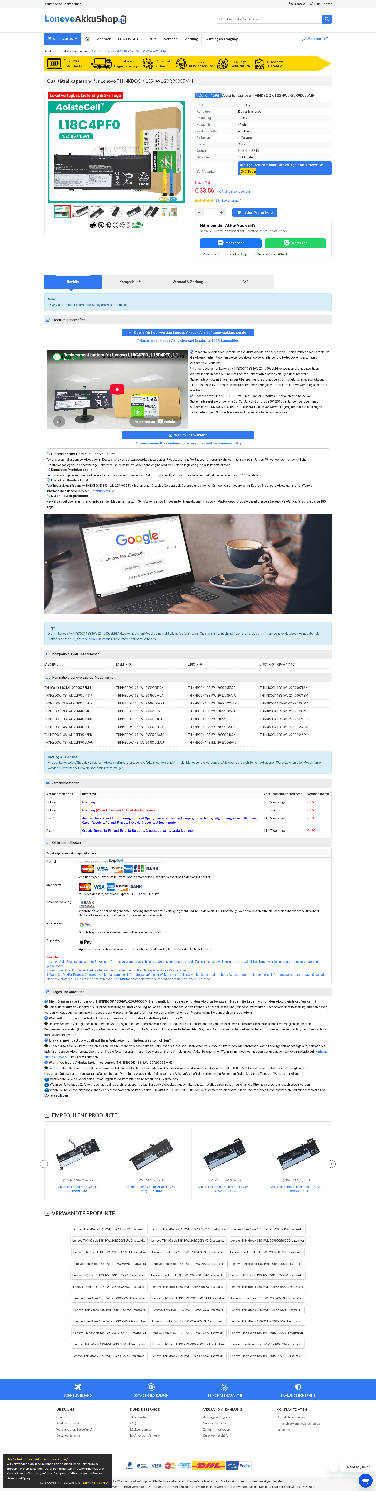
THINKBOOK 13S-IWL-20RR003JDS (212, 727)
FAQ (245, 282)
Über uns (62, 1417)
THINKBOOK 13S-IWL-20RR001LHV (211, 719)
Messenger (234, 243)
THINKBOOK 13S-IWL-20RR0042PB (68, 734)
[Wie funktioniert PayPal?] (239, 1465)
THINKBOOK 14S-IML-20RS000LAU (140, 742)
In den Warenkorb (258, 212)
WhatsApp (299, 243)
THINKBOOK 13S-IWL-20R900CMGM (212, 703)
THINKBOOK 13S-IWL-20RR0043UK (140, 734)
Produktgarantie (67, 1423)
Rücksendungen (141, 1429)
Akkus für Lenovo (75, 51)
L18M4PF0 (123, 664)
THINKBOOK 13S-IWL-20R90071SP (68, 695)
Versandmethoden (216, 1423)
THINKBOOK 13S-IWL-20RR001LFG (139, 719)
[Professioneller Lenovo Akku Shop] (85, 23)
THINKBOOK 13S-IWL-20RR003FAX (140, 727)
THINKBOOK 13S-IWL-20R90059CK (139, 687)
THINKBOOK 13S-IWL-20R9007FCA (140, 695)
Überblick (73, 282)
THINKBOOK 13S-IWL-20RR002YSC (284, 719)
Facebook (283, 1429)
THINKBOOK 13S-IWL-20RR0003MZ (284, 703)
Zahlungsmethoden (216, 1429)
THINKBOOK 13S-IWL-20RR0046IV (283, 734)
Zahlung (191, 39)
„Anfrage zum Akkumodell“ (94, 639)
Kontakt (300, 4)
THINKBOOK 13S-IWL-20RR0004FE (67, 711)
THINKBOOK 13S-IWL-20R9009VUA (212, 695)
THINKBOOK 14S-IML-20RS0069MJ (212, 742)
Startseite (51, 51)
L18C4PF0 (195, 664)
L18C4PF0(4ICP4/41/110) (277, 664)
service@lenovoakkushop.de (300, 1423)
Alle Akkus (62, 39)
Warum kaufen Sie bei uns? (74, 1429)
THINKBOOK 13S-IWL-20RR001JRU (68, 719)
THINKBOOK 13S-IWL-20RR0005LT (139, 711)
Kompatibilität (130, 282)
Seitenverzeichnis (68, 1435)
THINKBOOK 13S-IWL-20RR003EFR (68, 727)
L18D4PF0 (51, 664)
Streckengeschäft (215, 1435)
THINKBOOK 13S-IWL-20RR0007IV (283, 711)
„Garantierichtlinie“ (102, 491)
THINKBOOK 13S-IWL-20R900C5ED (68, 703)
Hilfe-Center (323, 4)
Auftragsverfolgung (221, 39)
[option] (116, 152)
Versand (171, 39)
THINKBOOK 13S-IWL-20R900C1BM (284, 695)
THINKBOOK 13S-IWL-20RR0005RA (212, 711)
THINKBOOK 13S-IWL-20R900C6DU (140, 703)
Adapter (104, 39)
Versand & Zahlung (188, 282)
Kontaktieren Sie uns (291, 1417)
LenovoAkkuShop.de (137, 1481)
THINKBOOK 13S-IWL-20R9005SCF (211, 687)
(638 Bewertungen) (228, 200)
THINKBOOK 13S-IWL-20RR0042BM (284, 727)
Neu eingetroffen (135, 39)
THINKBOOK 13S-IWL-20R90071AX (283, 687)
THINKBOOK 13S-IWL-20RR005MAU (68, 742)
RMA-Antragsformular (145, 1435)
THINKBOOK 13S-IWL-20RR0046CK (211, 734)
